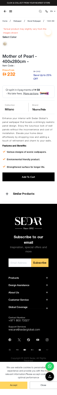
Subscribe (40, 262)
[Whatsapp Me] (50, 367)
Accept (13, 385)
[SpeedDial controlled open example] (48, 32)
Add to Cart (28, 177)
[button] (28, 194)
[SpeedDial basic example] (49, 366)
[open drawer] (11, 11)
